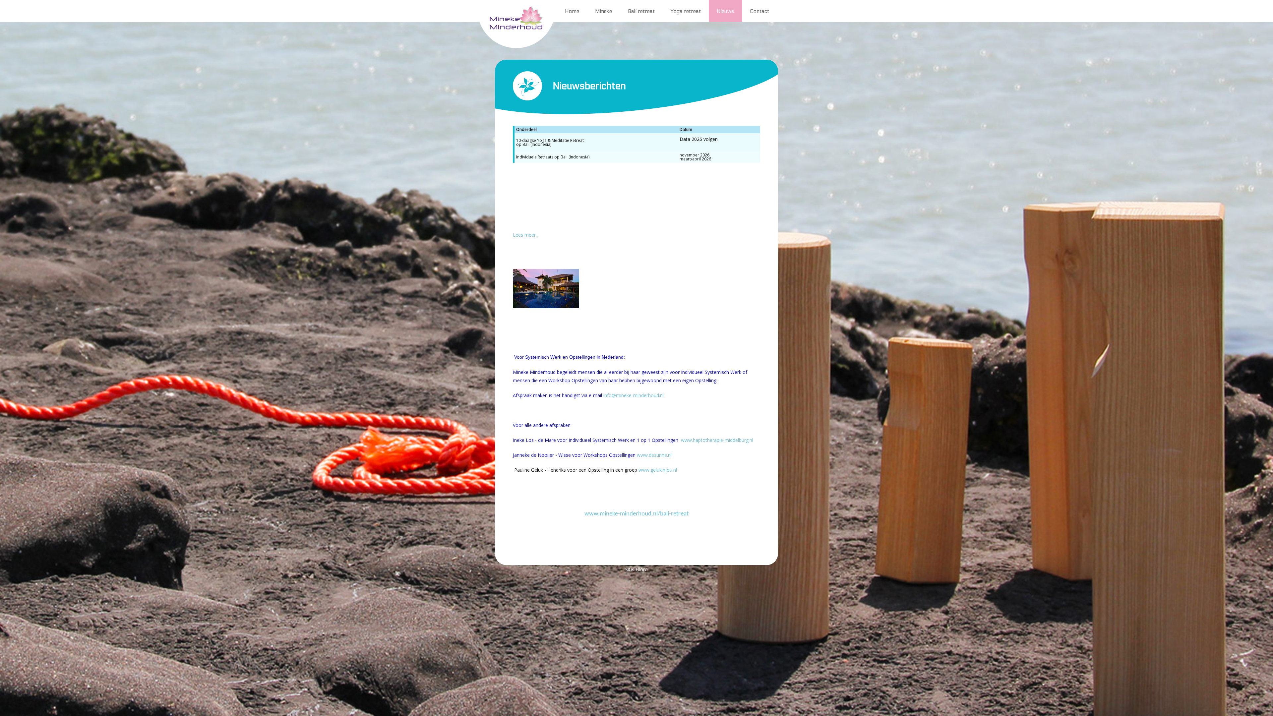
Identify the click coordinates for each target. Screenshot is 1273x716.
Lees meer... (526, 235)
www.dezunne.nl (654, 455)
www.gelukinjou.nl (657, 470)
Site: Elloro (636, 569)
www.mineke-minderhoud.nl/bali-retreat (636, 514)
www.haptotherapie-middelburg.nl (717, 440)
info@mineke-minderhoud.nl (633, 395)
